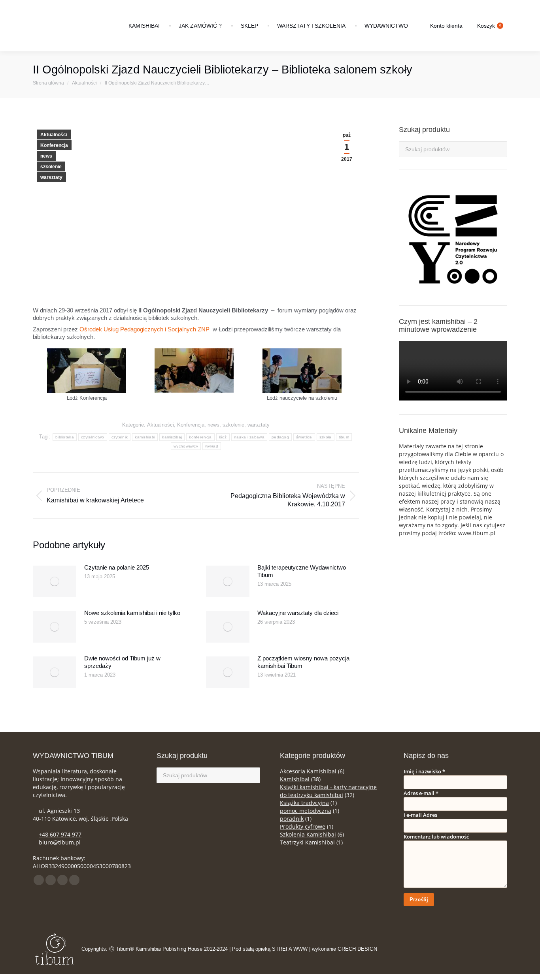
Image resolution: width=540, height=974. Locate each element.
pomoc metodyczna (305, 810)
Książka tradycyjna (304, 803)
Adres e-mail (421, 793)
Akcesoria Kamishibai (308, 771)
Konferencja (54, 145)
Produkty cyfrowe (302, 826)
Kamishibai (295, 779)
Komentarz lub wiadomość (436, 836)
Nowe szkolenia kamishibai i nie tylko (132, 612)
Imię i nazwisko (424, 771)
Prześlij (419, 900)
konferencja (200, 437)
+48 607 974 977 (60, 834)
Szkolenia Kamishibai (308, 834)
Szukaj (499, 149)
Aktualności (53, 134)
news (46, 156)
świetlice (304, 437)
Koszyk (489, 26)
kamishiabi (145, 437)
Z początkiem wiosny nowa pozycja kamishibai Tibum (303, 662)
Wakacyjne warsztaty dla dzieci (297, 612)
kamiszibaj (172, 437)
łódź (223, 437)
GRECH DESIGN (357, 949)
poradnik (292, 818)
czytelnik (119, 437)
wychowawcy (186, 446)
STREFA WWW (290, 949)
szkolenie (51, 166)
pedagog (280, 437)
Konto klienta (446, 26)
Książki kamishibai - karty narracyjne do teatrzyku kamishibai (328, 791)
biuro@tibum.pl (60, 842)
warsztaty (51, 177)
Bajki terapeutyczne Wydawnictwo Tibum (301, 571)
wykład (211, 446)
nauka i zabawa (249, 437)
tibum (344, 437)
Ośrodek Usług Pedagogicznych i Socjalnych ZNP (144, 329)
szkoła (325, 437)
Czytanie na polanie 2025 (116, 567)
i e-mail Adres (420, 814)
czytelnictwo (92, 437)
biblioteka (64, 437)
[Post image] (54, 581)
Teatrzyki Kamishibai (307, 842)
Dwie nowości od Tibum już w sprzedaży (122, 662)
